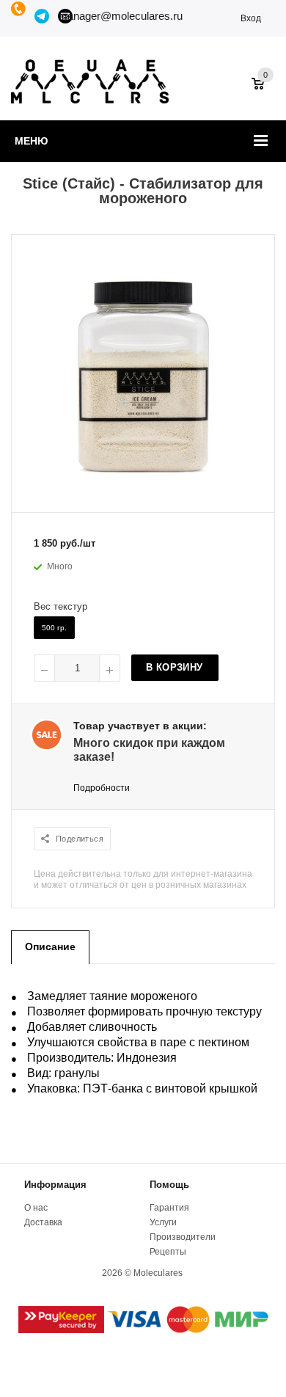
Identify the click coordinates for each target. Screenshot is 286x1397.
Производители (183, 1237)
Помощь (169, 1184)
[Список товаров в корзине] (265, 91)
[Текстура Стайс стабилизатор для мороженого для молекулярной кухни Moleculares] (143, 499)
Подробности (101, 788)
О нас (36, 1208)
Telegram (42, 16)
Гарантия (169, 1208)
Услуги (163, 1222)
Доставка (43, 1222)
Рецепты (168, 1252)
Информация (55, 1184)
